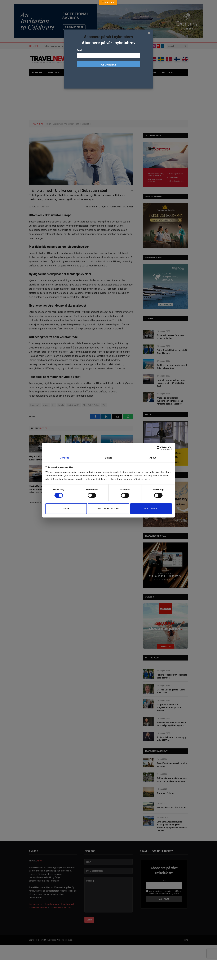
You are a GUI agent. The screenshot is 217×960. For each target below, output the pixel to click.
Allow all (151, 508)
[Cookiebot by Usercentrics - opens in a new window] (159, 448)
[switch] (92, 495)
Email (79, 50)
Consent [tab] (64, 457)
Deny (66, 508)
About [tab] (153, 457)
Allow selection (108, 508)
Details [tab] (108, 457)
